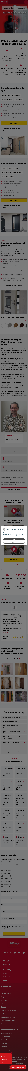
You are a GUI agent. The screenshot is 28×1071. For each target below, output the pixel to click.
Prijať (14, 539)
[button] (25, 1066)
